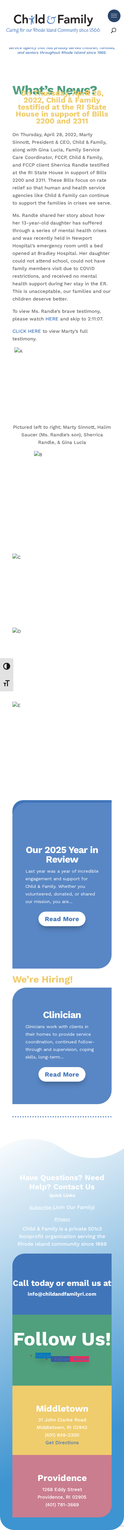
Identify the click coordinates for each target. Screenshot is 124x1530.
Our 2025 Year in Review (62, 854)
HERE (52, 319)
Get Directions (62, 1442)
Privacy (62, 1219)
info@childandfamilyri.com (62, 1294)
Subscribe (41, 1207)
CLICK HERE (26, 331)
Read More (62, 919)
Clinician (62, 1014)
